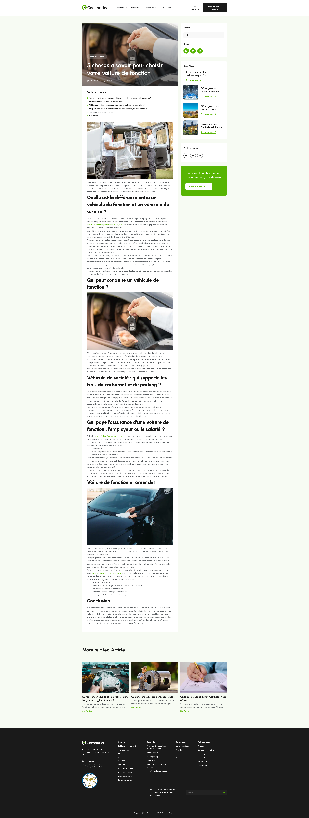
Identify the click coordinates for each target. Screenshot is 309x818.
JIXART (158, 813)
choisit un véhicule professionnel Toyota (104, 224)
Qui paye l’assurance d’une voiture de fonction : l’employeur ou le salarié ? (118, 109)
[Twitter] (84, 766)
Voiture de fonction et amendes (101, 112)
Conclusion (93, 116)
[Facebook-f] (89, 766)
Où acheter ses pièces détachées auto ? (153, 696)
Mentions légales (168, 813)
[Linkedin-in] (94, 766)
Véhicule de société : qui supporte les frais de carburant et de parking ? (117, 105)
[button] (186, 51)
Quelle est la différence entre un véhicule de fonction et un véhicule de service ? (120, 98)
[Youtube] (100, 766)
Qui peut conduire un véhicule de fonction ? (106, 102)
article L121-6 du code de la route (107, 573)
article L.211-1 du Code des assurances (109, 436)
